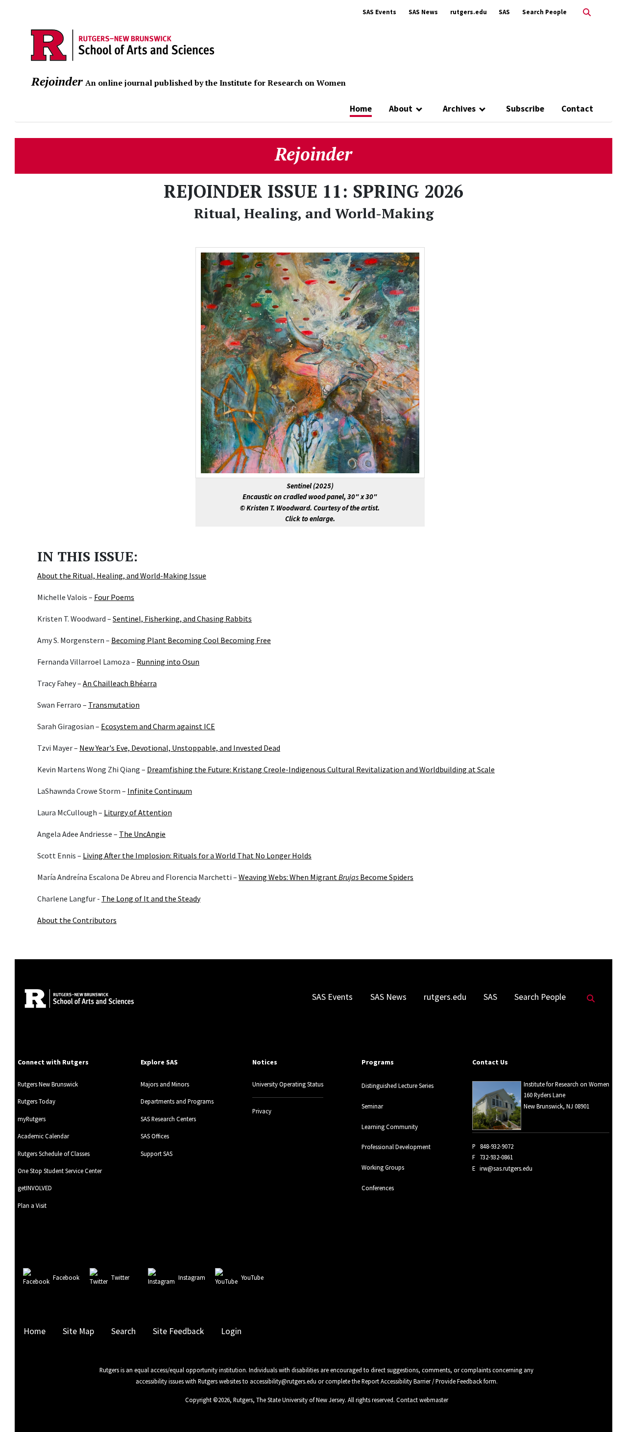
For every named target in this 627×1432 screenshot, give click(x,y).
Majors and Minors (165, 1084)
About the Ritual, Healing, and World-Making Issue (121, 575)
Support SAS (156, 1153)
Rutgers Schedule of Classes (54, 1153)
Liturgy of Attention (138, 812)
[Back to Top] (606, 1408)
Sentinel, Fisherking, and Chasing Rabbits (182, 619)
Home (361, 108)
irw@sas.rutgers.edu (506, 1168)
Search (123, 1331)
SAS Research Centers (168, 1119)
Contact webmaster (422, 1400)
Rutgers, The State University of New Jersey (289, 1400)
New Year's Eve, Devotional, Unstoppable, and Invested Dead (179, 748)
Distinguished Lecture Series (398, 1085)
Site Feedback (178, 1331)
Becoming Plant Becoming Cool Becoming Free (191, 640)
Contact (577, 108)
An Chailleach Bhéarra (120, 683)
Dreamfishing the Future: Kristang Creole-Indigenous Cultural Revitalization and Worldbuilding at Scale (321, 769)
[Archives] (482, 108)
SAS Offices (155, 1136)
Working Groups (383, 1167)
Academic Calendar (43, 1136)
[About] (419, 108)
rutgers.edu (468, 12)
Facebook (66, 1277)
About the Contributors (77, 920)
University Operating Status (287, 1084)
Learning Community (390, 1127)
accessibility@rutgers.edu (283, 1381)
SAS (504, 12)
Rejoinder (56, 81)
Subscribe (525, 108)
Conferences (378, 1188)
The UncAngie (142, 834)
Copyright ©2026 (207, 1400)
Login (231, 1331)
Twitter (120, 1277)
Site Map (78, 1331)
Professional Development (396, 1147)
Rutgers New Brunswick (48, 1084)
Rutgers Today (36, 1101)
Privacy (261, 1111)
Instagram (191, 1277)
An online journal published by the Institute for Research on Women (215, 82)
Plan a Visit (32, 1205)
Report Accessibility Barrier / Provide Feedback (422, 1381)
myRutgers (32, 1119)
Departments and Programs (177, 1101)
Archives (459, 108)
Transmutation (114, 705)
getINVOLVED (35, 1188)
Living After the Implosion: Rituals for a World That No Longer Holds (197, 855)
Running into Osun (168, 662)
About (400, 108)
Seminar (372, 1106)
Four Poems (114, 597)
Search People (544, 12)
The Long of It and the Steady (150, 898)
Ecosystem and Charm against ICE (158, 726)
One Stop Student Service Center (60, 1171)
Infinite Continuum (159, 791)
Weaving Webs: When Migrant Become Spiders (326, 877)
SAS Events (379, 12)
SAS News (423, 12)
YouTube (252, 1277)
